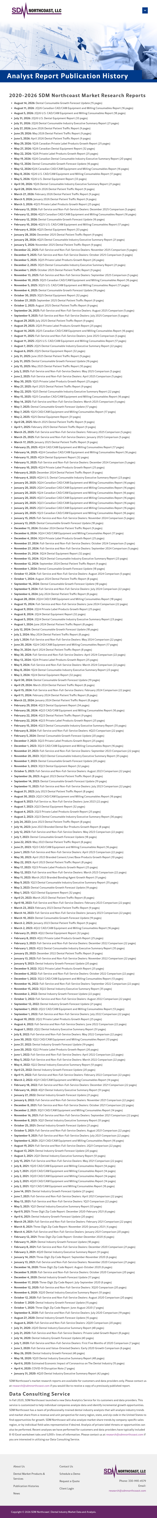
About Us (19, 1466)
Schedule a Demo (69, 1474)
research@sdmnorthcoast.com (31, 1386)
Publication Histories (26, 1486)
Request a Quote (69, 1481)
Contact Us (66, 1466)
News (16, 1493)
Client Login (66, 1488)
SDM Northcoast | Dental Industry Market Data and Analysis (63, 1512)
